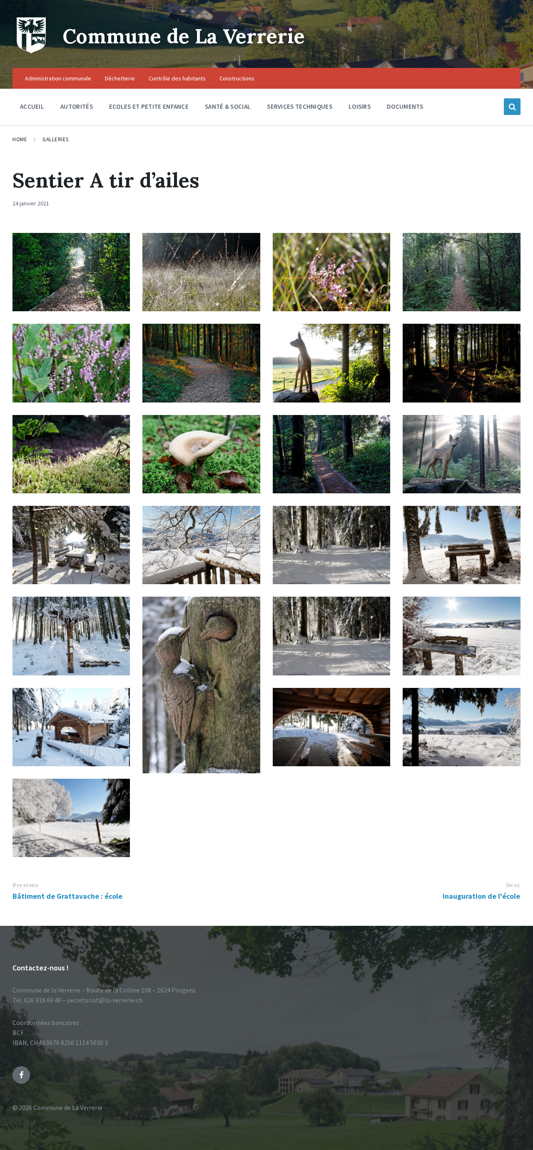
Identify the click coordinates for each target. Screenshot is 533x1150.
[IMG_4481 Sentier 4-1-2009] (71, 636)
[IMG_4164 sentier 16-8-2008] (331, 363)
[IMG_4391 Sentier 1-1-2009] (461, 727)
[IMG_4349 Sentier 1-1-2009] (71, 818)
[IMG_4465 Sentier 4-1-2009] (71, 727)
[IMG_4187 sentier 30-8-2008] (201, 363)
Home (19, 139)
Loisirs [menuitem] (360, 106)
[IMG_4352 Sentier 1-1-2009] (461, 545)
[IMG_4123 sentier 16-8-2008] (461, 272)
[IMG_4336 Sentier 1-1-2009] (331, 545)
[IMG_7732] (71, 545)
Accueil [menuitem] (32, 106)
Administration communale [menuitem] (58, 78)
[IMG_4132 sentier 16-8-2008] (331, 272)
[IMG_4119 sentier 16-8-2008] (331, 454)
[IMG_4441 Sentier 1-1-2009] (331, 727)
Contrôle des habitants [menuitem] (177, 78)
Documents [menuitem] (405, 106)
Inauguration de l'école (481, 896)
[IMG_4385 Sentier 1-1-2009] (201, 545)
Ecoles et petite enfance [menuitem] (149, 106)
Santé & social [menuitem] (228, 106)
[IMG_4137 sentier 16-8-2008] (201, 272)
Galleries (55, 139)
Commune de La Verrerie (183, 36)
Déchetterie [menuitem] (120, 78)
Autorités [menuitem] (76, 106)
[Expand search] (512, 106)
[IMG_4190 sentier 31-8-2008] (201, 454)
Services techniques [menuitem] (299, 106)
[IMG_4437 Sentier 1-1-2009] (461, 636)
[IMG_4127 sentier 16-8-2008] (71, 454)
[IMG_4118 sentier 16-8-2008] (71, 363)
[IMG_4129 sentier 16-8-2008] (71, 272)
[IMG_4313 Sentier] (201, 685)
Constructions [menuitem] (236, 78)
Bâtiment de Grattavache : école (67, 896)
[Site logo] (31, 52)
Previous (25, 885)
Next (513, 885)
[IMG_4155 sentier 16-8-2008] (461, 363)
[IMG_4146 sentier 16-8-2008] (461, 454)
